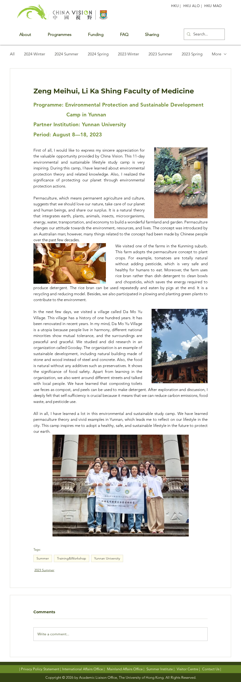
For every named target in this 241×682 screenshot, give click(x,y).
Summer (42, 558)
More (216, 54)
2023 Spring (192, 54)
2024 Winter (34, 54)
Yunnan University (107, 558)
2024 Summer (66, 54)
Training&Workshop (71, 558)
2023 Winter (128, 54)
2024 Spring (98, 54)
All (12, 54)
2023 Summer (160, 54)
